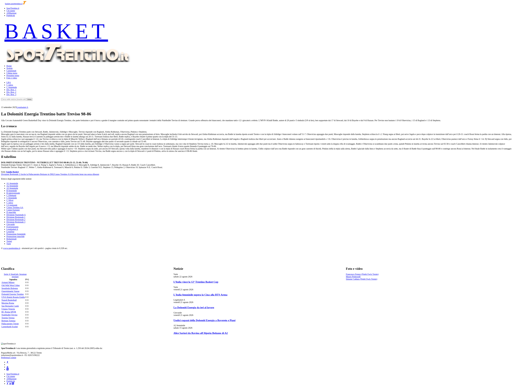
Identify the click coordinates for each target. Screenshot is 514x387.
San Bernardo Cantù (10, 306)
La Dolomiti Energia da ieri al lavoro (193, 307)
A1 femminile (12, 183)
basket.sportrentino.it (13, 4)
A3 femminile (12, 188)
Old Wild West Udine (10, 285)
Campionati (11, 71)
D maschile (11, 212)
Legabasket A (22, 107)
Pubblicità (10, 15)
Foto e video (11, 78)
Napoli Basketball (9, 300)
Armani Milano (7, 282)
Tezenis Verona (7, 318)
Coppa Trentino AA (14, 207)
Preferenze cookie (8, 357)
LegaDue (10, 231)
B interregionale (13, 193)
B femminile (11, 190)
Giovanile (10, 224)
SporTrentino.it (12, 8)
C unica (9, 85)
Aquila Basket (12, 172)
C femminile (11, 87)
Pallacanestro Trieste (10, 324)
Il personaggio (12, 227)
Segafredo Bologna (9, 288)
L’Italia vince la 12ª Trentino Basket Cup (195, 281)
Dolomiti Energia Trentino (12, 294)
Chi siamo (10, 11)
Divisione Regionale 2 (15, 219)
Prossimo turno (12, 75)
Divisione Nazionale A (16, 215)
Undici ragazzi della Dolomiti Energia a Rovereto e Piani (204, 320)
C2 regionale (11, 205)
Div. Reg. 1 (11, 90)
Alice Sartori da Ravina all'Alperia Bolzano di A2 (200, 333)
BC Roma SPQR (8, 312)
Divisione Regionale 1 (15, 217)
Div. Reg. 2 (11, 92)
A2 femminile (12, 186)
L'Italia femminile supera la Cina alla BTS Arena (200, 294)
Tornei (9, 241)
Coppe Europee (13, 210)
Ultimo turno (11, 73)
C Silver (9, 200)
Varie (8, 244)
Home (9, 66)
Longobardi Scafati (9, 326)
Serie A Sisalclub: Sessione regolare (15, 275)
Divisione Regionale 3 (15, 222)
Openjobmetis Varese (10, 291)
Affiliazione (11, 13)
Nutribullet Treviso (9, 315)
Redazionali (11, 239)
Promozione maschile (15, 236)
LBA (8, 82)
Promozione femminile (16, 234)
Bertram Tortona (8, 321)
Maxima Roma (7, 303)
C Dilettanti (11, 195)
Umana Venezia (8, 309)
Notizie (9, 68)
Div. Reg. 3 (11, 94)
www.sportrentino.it (11, 248)
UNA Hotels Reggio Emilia (13, 297)
